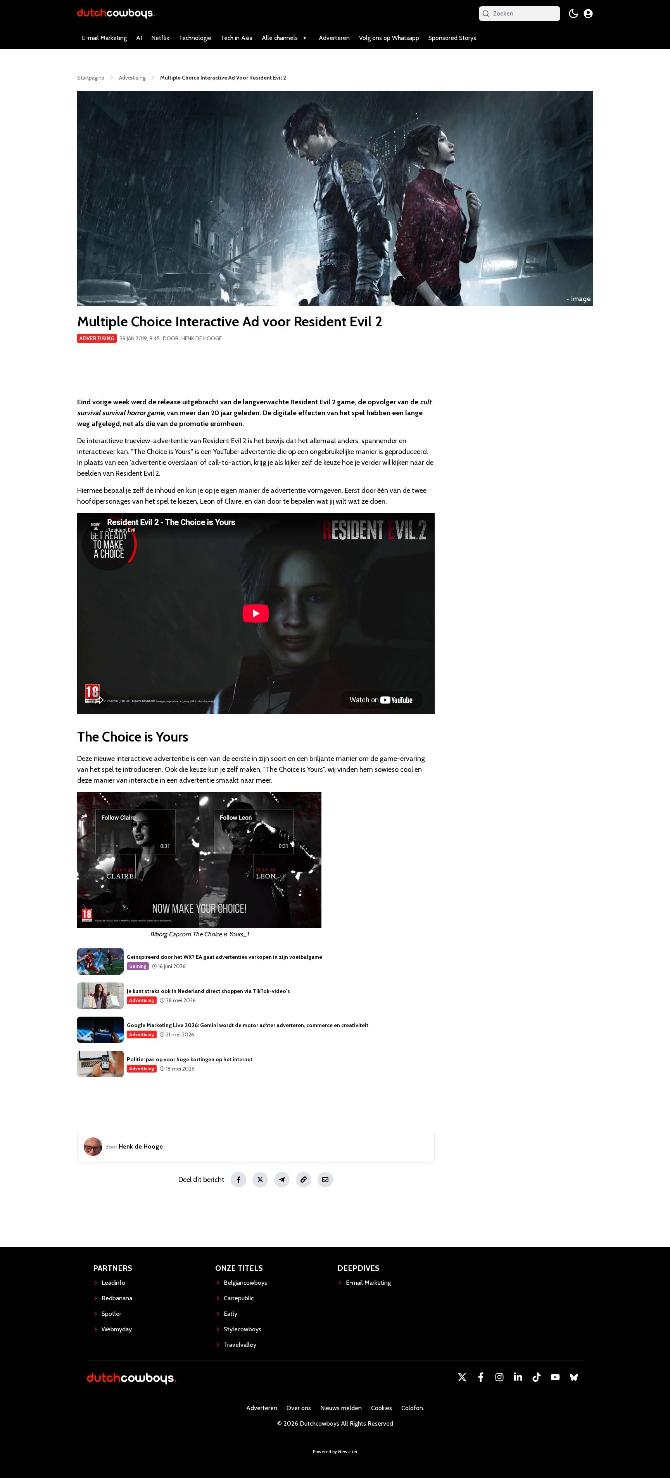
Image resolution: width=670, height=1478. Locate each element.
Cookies (381, 1408)
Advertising (96, 338)
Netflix (160, 38)
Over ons (299, 1408)
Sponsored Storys (452, 38)
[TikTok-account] (536, 1377)
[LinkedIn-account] (518, 1377)
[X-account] (462, 1377)
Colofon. (412, 1408)
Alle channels (280, 38)
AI (139, 38)
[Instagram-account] (499, 1377)
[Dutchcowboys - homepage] (116, 13)
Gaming (138, 966)
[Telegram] (282, 1179)
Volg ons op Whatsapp (389, 38)
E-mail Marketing (104, 38)
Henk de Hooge (201, 338)
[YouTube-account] (555, 1377)
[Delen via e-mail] (325, 1179)
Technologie (195, 38)
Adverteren (334, 38)
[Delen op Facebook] (238, 1179)
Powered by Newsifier (335, 1451)
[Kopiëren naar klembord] (303, 1179)
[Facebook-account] (480, 1377)
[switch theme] (573, 13)
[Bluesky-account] (573, 1377)
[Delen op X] (260, 1179)
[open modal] (588, 13)
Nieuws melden (341, 1408)
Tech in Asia (236, 38)
